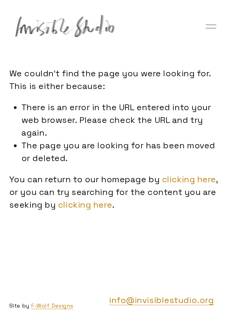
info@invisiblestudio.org (161, 300)
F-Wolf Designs (52, 305)
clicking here (189, 179)
